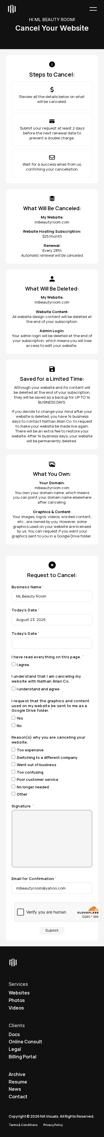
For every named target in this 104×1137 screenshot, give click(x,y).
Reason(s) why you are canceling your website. (48, 740)
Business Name (26, 587)
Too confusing (30, 772)
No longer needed (33, 787)
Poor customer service (37, 779)
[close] (93, 9)
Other (22, 794)
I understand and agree (38, 689)
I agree (23, 664)
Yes (20, 718)
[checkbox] (13, 664)
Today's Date (24, 610)
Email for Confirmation (33, 878)
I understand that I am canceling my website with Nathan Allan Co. (46, 679)
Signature (22, 806)
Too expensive (30, 750)
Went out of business (36, 764)
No (19, 725)
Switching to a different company (47, 757)
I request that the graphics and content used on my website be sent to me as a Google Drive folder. (51, 705)
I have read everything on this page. (47, 657)
